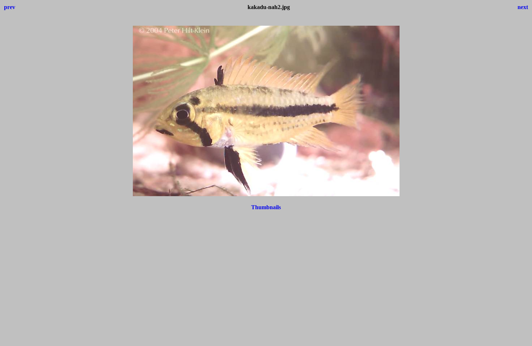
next (523, 7)
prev (9, 7)
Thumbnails (266, 207)
